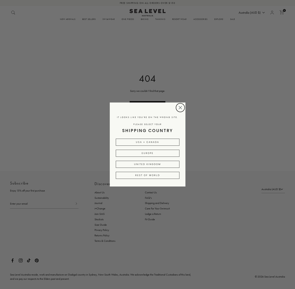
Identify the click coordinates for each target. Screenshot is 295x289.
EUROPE (148, 153)
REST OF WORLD (147, 175)
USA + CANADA (147, 142)
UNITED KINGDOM (147, 164)
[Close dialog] (180, 107)
